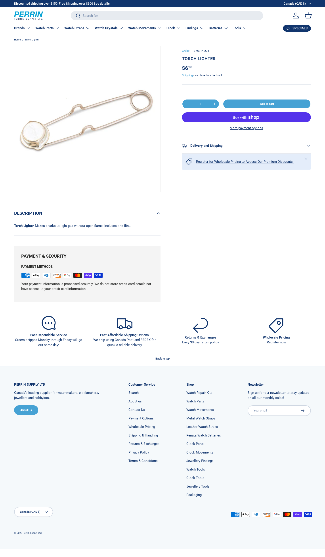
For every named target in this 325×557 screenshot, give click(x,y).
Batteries (215, 28)
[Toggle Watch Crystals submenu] (121, 28)
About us (135, 401)
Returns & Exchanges (143, 444)
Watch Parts (44, 28)
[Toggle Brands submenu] (28, 28)
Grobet (186, 50)
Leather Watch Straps (202, 427)
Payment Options (141, 418)
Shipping (187, 75)
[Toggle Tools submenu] (244, 28)
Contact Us (136, 410)
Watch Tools (195, 469)
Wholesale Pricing (141, 427)
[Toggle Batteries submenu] (226, 28)
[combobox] (167, 15)
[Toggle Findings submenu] (201, 28)
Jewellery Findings (200, 461)
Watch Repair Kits (199, 393)
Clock (170, 28)
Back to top (162, 358)
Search (133, 393)
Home (17, 39)
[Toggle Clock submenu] (178, 28)
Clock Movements (199, 452)
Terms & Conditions (143, 461)
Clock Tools (195, 478)
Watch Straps (74, 28)
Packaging (194, 495)
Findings (191, 28)
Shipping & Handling (143, 435)
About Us (26, 410)
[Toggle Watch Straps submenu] (87, 28)
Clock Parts (195, 444)
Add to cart (267, 103)
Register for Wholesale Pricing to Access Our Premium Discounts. (245, 162)
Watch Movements (142, 28)
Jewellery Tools (198, 486)
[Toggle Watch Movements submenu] (159, 28)
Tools (237, 28)
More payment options (246, 128)
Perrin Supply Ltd (32, 533)
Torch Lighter (32, 39)
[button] (308, 15)
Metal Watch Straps (200, 418)
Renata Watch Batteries (203, 435)
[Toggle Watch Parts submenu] (57, 28)
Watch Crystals (106, 28)
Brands (19, 28)
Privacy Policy (138, 452)
